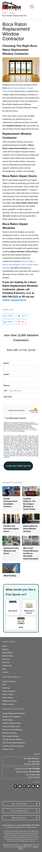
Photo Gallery (7, 652)
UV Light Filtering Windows (12, 739)
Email (6, 374)
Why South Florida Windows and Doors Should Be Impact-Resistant (30, 553)
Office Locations (8, 704)
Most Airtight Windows (10, 736)
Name (7, 363)
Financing (6, 688)
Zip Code (8, 397)
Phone (7, 386)
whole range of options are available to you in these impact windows (20, 264)
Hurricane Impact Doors (11, 726)
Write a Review (8, 698)
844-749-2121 (33, 758)
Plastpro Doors (7, 749)
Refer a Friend (7, 694)
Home (4, 646)
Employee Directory (9, 701)
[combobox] (6, 390)
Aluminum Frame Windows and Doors (11, 550)
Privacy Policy (27, 430)
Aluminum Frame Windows (12, 730)
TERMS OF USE (21, 846)
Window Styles (7, 656)
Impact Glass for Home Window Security (30, 528)
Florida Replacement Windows (13, 713)
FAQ (4, 685)
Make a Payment (8, 691)
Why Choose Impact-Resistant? (14, 743)
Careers (5, 672)
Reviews (5, 649)
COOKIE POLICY (28, 844)
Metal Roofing (10, 576)
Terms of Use (8, 431)
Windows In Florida (9, 733)
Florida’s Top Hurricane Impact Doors (11, 528)
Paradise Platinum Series (11, 723)
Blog (4, 669)
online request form (14, 300)
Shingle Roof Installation (11, 717)
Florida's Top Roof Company (12, 746)
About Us (5, 662)
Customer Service (9, 681)
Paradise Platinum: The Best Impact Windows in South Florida (29, 504)
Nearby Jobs (7, 666)
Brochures (6, 659)
